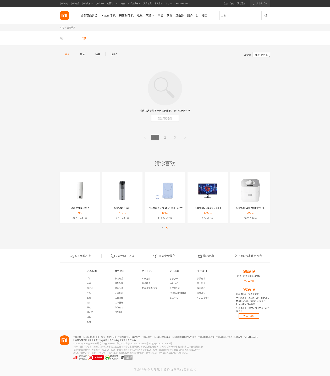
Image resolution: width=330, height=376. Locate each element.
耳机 (89, 302)
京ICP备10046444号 (109, 343)
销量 (97, 54)
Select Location (183, 3)
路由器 (90, 312)
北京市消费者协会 (127, 340)
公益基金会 (202, 292)
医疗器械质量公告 (195, 346)
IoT (117, 3)
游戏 (109, 336)
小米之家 (146, 278)
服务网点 (146, 283)
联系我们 (201, 288)
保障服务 (119, 302)
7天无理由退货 (125, 256)
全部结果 (71, 27)
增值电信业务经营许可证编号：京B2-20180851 (95, 349)
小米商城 (75, 3)
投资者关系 (175, 288)
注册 (232, 3)
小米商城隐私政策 (206, 336)
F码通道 (118, 312)
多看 (103, 336)
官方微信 (201, 283)
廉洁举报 (174, 297)
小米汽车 (100, 3)
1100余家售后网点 (250, 256)
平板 (89, 292)
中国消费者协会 (110, 340)
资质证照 (147, 3)
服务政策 (119, 283)
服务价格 (119, 288)
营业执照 (182, 346)
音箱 (89, 316)
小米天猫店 (147, 336)
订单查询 (119, 292)
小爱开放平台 (134, 3)
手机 (89, 278)
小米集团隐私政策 (162, 336)
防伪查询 (119, 307)
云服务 (110, 3)
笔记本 (90, 288)
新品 (82, 54)
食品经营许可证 (166, 349)
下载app (169, 4)
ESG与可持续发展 (178, 292)
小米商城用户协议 (224, 336)
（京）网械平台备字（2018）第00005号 (92, 346)
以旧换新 (119, 297)
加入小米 (174, 283)
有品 (123, 3)
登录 (226, 3)
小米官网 (64, 3)
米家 (97, 336)
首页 (62, 27)
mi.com (78, 343)
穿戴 (89, 297)
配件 (89, 321)
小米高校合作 (203, 297)
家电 (89, 307)
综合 (67, 54)
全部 (83, 38)
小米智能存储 (124, 336)
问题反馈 (238, 336)
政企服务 (136, 336)
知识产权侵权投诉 (121, 352)
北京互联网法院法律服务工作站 (87, 340)
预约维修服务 (83, 256)
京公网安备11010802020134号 (133, 343)
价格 (114, 54)
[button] (163, 227)
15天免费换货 (166, 256)
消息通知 (241, 3)
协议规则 (158, 3)
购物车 (262, 3)
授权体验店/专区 (149, 288)
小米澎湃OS (87, 3)
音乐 (114, 336)
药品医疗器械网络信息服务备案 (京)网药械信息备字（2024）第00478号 (144, 346)
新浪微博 (201, 278)
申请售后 (119, 278)
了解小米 (174, 278)
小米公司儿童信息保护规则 (184, 336)
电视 (89, 283)
